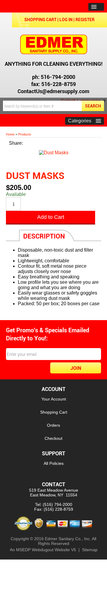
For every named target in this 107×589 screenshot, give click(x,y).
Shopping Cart (40, 19)
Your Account (53, 399)
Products (24, 134)
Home (10, 134)
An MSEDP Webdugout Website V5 (43, 549)
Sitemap (89, 549)
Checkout (53, 438)
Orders (53, 425)
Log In (66, 19)
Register (85, 19)
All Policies (54, 463)
